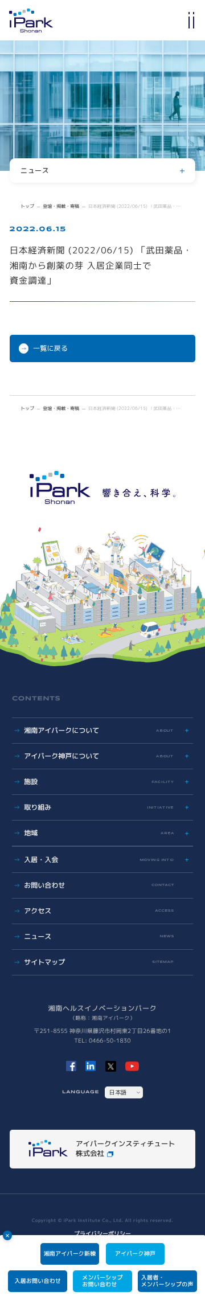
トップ (27, 207)
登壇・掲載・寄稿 (61, 207)
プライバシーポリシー (102, 1234)
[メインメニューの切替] (191, 20)
